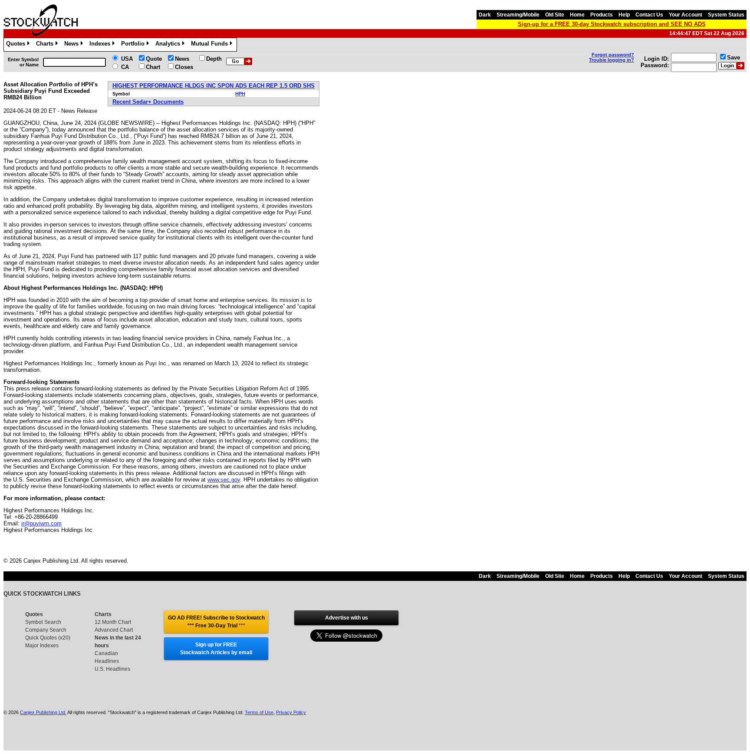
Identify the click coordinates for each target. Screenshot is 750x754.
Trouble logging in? (611, 59)
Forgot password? (613, 54)
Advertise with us (346, 618)
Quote (154, 59)
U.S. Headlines (112, 669)
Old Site (554, 15)
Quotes (17, 44)
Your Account (685, 15)
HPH (240, 93)
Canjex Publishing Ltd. (43, 712)
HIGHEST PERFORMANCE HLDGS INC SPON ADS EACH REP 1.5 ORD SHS (213, 85)
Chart (153, 67)
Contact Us (649, 15)
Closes (184, 67)
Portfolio (134, 44)
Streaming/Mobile (518, 15)
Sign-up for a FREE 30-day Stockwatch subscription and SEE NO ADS (612, 24)
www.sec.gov (223, 479)
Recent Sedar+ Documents (148, 101)
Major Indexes (42, 646)
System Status (726, 15)
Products (601, 15)
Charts (46, 44)
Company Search (45, 630)
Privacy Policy (291, 712)
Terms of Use (259, 712)
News (73, 44)
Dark (485, 15)
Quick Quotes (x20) (47, 638)
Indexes (101, 44)
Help (624, 15)
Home (577, 15)
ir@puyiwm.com (41, 523)
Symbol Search (43, 622)
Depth (214, 59)
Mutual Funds (211, 44)
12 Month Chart (113, 622)
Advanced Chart (114, 630)
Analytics (169, 44)
